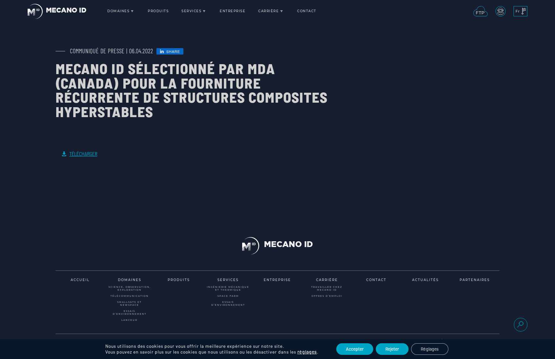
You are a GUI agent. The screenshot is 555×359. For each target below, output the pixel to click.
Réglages (430, 349)
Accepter (355, 349)
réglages (307, 352)
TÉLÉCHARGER (83, 154)
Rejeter (392, 349)
